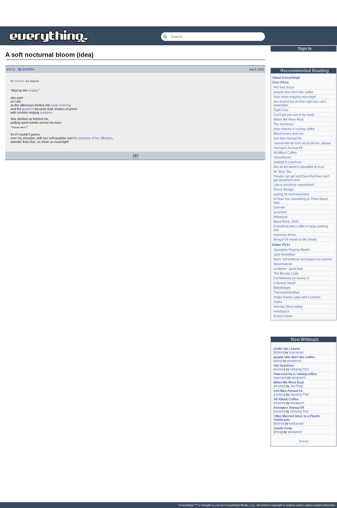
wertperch (294, 361)
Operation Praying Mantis (292, 250)
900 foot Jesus (284, 87)
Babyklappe (282, 288)
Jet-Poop (296, 386)
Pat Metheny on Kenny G (291, 278)
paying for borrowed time (291, 194)
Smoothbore (282, 157)
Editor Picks (281, 245)
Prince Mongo (284, 189)
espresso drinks (285, 235)
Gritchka (19, 80)
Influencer (281, 217)
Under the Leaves (287, 349)
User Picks (280, 82)
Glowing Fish (299, 369)
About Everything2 (286, 77)
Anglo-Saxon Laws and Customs (297, 297)
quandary (280, 212)
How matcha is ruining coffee (294, 129)
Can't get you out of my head (294, 115)
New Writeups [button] (305, 339)
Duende (279, 207)
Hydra (278, 302)
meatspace (281, 311)
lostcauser (296, 352)
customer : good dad (288, 269)
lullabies (46, 112)
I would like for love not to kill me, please (302, 143)
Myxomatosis (283, 264)
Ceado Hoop (283, 428)
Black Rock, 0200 (286, 221)
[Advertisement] (168, 13)
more (303, 441)
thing (278, 432)
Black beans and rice (289, 134)
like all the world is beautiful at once (299, 167)
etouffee (28, 69)
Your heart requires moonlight (295, 97)
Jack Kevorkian (284, 254)
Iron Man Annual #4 (287, 138)
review (279, 369)
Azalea (33, 90)
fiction (279, 352)
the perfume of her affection (92, 138)
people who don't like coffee (293, 92)
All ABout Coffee (285, 153)
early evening (61, 105)
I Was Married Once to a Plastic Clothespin (297, 418)
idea (11, 69)
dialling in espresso (287, 162)
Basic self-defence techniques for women (303, 259)
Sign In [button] (305, 48)
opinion (280, 378)
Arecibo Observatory (288, 306)
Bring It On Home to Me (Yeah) (295, 239)
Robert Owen (283, 316)
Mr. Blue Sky (282, 171)
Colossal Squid (284, 283)
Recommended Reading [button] (304, 70)
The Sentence (284, 124)
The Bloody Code (286, 273)
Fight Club (281, 110)
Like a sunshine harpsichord (294, 185)
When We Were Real (289, 119)
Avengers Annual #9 (288, 148)
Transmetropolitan (287, 292)
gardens (28, 109)
